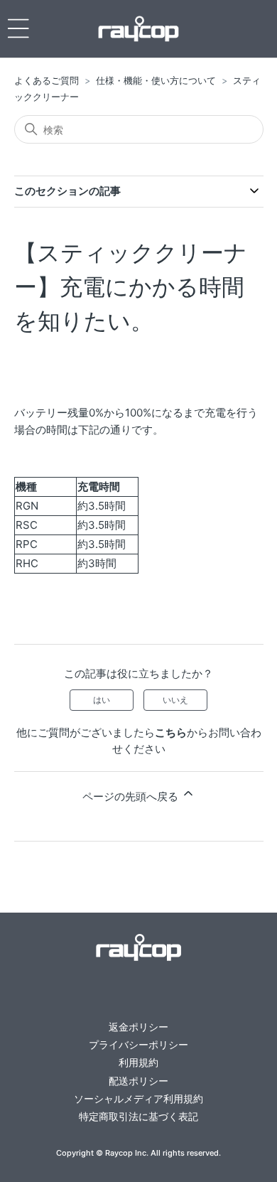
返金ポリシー (138, 1027)
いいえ (175, 699)
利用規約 (138, 1062)
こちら (171, 732)
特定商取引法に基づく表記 (138, 1116)
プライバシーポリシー (138, 1044)
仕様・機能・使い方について (156, 80)
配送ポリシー (138, 1081)
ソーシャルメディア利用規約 (138, 1098)
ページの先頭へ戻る (131, 796)
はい (101, 699)
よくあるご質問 (46, 80)
